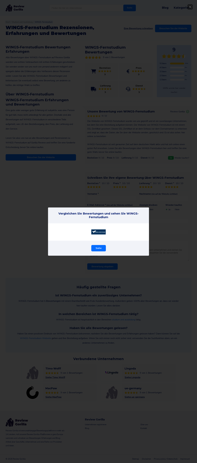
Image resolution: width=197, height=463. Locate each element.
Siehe (99, 248)
